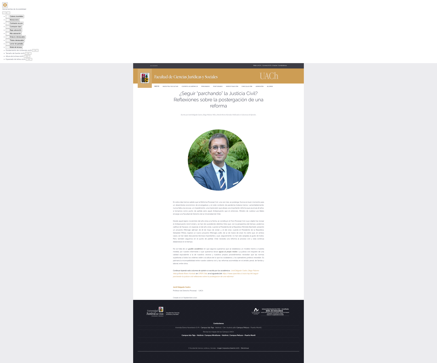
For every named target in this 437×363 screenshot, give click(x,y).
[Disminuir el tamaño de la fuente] (26, 53)
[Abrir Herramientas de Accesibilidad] (5, 5)
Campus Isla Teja (207, 328)
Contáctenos (282, 65)
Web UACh (257, 65)
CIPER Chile (202, 274)
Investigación (232, 86)
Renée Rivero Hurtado (187, 274)
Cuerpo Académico (190, 86)
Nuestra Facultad (170, 86)
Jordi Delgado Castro (239, 271)
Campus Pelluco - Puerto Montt (242, 335)
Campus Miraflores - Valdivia (216, 335)
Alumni (270, 86)
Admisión (259, 86)
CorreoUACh (266, 65)
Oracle (274, 65)
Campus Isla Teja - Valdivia (192, 335)
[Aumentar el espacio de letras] (30, 59)
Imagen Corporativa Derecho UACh (228, 348)
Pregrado (205, 86)
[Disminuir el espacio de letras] (27, 59)
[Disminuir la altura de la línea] (25, 56)
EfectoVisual (245, 348)
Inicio (156, 86)
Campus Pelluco (242, 328)
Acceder (154, 66)
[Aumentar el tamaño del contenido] (37, 50)
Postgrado (218, 86)
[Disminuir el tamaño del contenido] (33, 50)
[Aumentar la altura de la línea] (28, 56)
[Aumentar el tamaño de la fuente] (29, 53)
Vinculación (247, 86)
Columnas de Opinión (248, 115)
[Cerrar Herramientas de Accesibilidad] (8, 12)
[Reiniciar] (4, 12)
